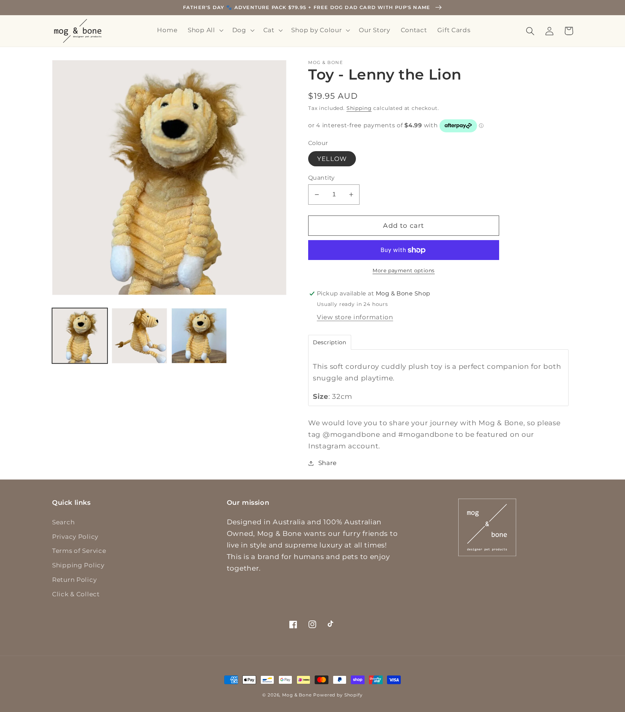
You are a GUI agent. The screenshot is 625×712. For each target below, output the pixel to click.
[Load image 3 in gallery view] (199, 335)
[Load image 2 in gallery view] (139, 335)
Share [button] (327, 462)
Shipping (359, 108)
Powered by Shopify (337, 695)
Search (63, 522)
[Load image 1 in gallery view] (79, 335)
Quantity (321, 177)
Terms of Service (79, 550)
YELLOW (332, 158)
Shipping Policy (78, 565)
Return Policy (74, 579)
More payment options (404, 270)
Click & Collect (76, 594)
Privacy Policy (75, 536)
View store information (355, 317)
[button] (205, 30)
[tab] (329, 342)
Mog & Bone (296, 695)
